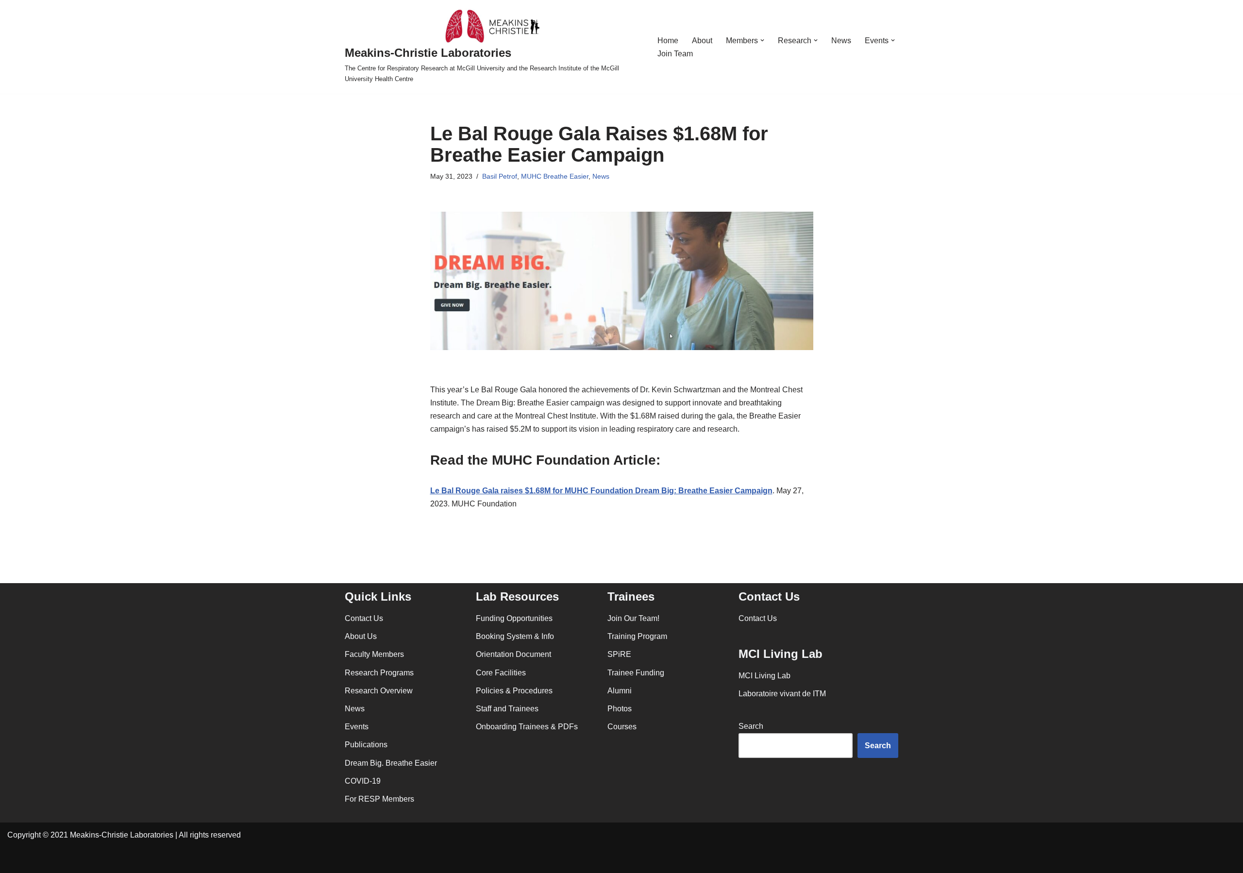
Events (357, 726)
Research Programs (379, 673)
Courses (622, 726)
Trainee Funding (635, 673)
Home (667, 40)
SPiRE (619, 654)
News (841, 40)
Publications (366, 744)
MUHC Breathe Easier (554, 176)
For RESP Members (379, 799)
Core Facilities (501, 673)
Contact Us (364, 618)
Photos (619, 709)
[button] (762, 40)
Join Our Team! (633, 618)
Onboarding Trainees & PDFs (527, 726)
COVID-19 (363, 781)
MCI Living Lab (764, 676)
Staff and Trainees (507, 709)
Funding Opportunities (514, 618)
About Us (361, 636)
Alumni (619, 691)
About (702, 40)
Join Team (675, 54)
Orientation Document (513, 654)
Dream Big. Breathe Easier (391, 763)
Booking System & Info (515, 636)
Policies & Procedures (514, 691)
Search (751, 726)
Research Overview (379, 691)
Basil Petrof (499, 176)
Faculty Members (374, 654)
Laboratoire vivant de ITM (782, 693)
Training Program (637, 636)
